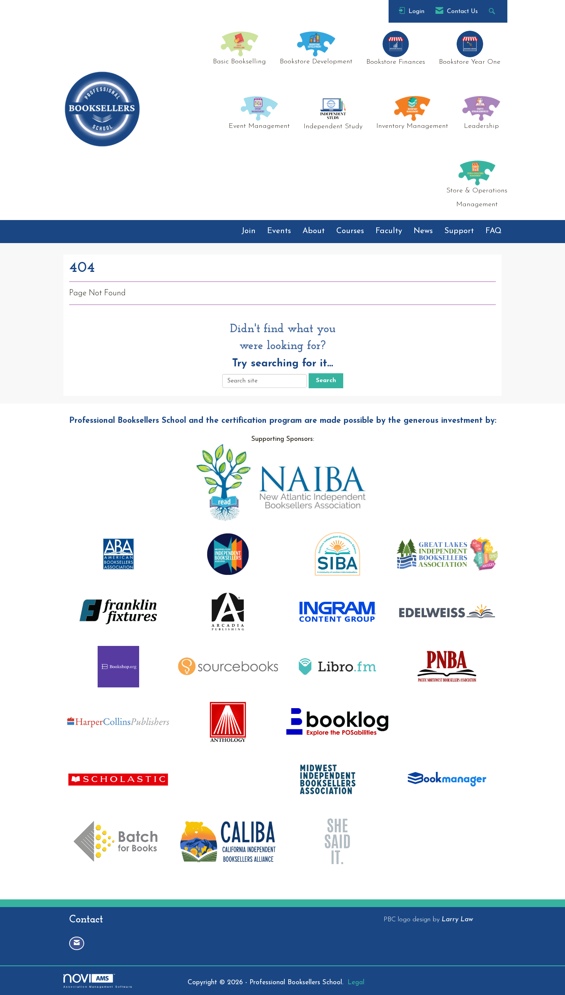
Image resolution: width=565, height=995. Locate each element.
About (313, 231)
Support (459, 231)
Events (279, 231)
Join (248, 231)
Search (326, 380)
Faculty (389, 231)
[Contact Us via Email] (76, 943)
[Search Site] (493, 11)
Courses (350, 231)
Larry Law (457, 919)
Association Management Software (98, 986)
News (423, 231)
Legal (355, 982)
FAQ (493, 231)
